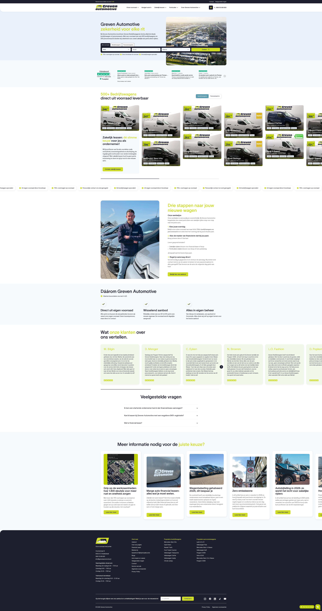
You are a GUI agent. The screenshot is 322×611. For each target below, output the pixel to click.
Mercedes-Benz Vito (170, 542)
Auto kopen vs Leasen (138, 558)
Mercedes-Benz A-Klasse (204, 547)
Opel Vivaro (167, 544)
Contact (211, 1)
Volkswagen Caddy (170, 558)
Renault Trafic (168, 547)
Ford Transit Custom (170, 550)
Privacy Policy (136, 571)
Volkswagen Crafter (170, 555)
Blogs (133, 555)
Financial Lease (136, 547)
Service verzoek (136, 566)
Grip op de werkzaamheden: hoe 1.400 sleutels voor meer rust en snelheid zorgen (120, 491)
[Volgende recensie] (221, 367)
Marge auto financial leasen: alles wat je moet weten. (163, 492)
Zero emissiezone (242, 490)
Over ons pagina (137, 544)
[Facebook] (210, 598)
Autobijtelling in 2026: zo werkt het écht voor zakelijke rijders (292, 491)
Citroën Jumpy (168, 561)
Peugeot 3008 (201, 561)
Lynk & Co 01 (200, 542)
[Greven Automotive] (106, 7)
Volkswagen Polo (202, 544)
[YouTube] (225, 598)
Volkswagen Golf (202, 550)
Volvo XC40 (200, 555)
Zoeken (204, 49)
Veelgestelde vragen (220, 1)
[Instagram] (205, 598)
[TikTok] (220, 598)
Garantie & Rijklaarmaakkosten (141, 553)
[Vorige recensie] (100, 367)
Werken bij (135, 550)
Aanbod (134, 542)
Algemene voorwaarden (139, 569)
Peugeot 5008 (201, 553)
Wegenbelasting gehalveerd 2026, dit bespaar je (206, 489)
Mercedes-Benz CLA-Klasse (205, 558)
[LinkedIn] (215, 598)
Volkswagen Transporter (171, 553)
